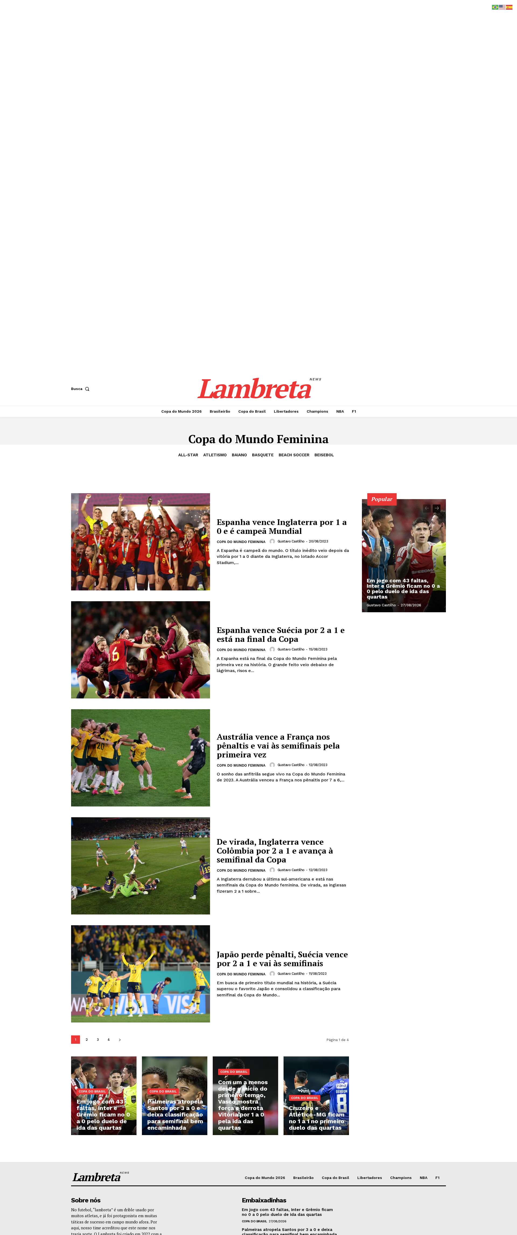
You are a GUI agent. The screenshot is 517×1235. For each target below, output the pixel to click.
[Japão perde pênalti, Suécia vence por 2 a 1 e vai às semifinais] (140, 973)
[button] (81, 388)
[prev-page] (427, 509)
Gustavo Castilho (291, 541)
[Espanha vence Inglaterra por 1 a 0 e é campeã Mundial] (140, 541)
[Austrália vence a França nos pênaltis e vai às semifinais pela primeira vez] (140, 757)
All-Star (188, 455)
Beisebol (324, 455)
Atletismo (215, 455)
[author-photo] (273, 541)
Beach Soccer (294, 455)
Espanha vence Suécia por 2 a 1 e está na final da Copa (281, 634)
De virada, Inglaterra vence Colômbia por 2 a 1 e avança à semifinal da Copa (275, 850)
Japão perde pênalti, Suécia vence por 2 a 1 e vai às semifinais (282, 959)
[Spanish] (509, 7)
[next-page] (119, 1039)
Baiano (239, 455)
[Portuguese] (495, 7)
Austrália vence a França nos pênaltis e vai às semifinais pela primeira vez (278, 745)
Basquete (263, 455)
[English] (502, 7)
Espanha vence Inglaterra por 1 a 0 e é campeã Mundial (282, 526)
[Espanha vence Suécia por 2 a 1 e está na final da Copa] (140, 649)
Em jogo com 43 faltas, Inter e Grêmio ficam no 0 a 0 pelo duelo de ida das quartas (403, 588)
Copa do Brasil (92, 1091)
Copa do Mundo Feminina (241, 542)
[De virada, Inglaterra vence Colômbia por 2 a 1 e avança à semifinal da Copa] (140, 865)
